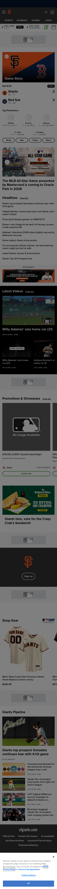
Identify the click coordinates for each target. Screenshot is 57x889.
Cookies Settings (28, 875)
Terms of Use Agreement (29, 869)
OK (28, 883)
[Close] (53, 857)
